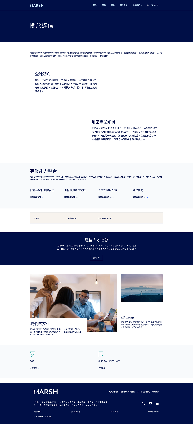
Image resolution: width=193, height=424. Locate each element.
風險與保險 (113, 391)
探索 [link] (95, 257)
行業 (95, 5)
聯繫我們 (136, 5)
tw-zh (156, 5)
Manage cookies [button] (153, 412)
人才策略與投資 (143, 391)
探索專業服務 (35, 197)
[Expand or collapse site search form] (147, 5)
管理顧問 (155, 391)
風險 (113, 5)
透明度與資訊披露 (105, 218)
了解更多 (33, 368)
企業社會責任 (71, 218)
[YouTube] (150, 403)
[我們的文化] (73, 305)
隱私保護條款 (75, 412)
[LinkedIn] (157, 403)
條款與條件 (37, 412)
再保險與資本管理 (127, 391)
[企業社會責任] (142, 288)
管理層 (36, 218)
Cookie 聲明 (114, 412)
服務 (104, 5)
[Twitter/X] (143, 403)
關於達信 (123, 5)
